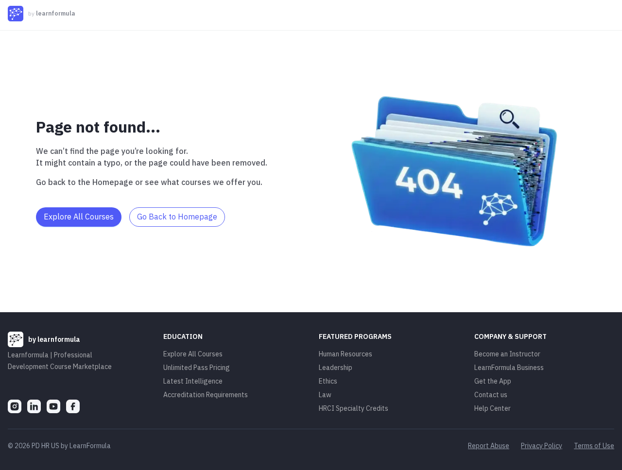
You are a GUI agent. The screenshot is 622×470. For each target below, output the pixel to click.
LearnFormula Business (509, 367)
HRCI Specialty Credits (353, 408)
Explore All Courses (193, 354)
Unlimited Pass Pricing (196, 367)
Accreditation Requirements (205, 394)
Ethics (328, 381)
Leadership (335, 367)
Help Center (492, 408)
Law (325, 394)
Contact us (490, 394)
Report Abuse (488, 445)
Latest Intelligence (193, 381)
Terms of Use (594, 445)
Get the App (492, 381)
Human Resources (345, 354)
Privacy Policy (541, 445)
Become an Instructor (507, 354)
